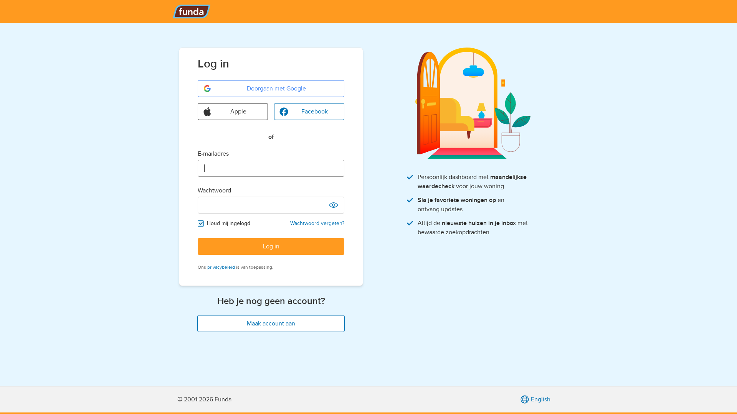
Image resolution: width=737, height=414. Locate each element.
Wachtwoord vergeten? (317, 223)
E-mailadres (213, 154)
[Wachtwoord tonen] (333, 205)
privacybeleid (221, 267)
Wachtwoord (214, 190)
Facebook (314, 111)
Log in (271, 246)
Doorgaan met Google (276, 88)
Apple (238, 111)
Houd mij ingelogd (228, 223)
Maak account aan (271, 323)
